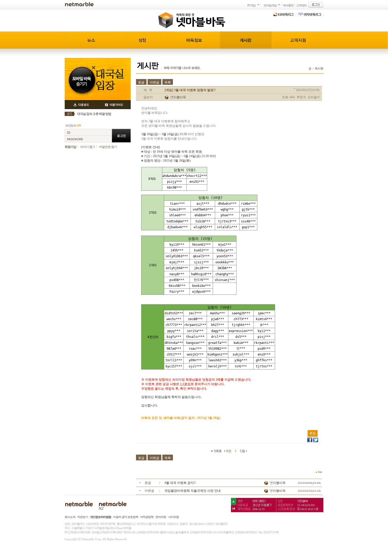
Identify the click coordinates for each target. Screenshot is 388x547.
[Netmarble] (79, 4)
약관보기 (82, 516)
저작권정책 (146, 516)
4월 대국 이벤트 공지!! (180, 483)
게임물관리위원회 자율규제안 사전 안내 (192, 491)
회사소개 (70, 516)
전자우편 (160, 516)
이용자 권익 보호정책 (125, 516)
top (319, 472)
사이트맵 (173, 516)
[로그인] (316, 4)
